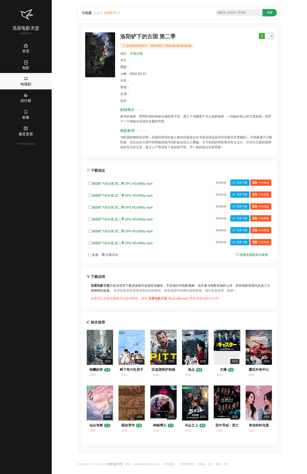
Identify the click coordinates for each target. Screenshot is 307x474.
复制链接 (221, 182)
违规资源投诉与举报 (253, 255)
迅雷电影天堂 (187, 464)
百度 (210, 464)
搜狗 (218, 464)
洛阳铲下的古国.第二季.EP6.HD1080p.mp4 (122, 243)
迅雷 (225, 464)
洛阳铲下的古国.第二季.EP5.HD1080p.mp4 (122, 231)
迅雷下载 (241, 182)
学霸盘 (201, 464)
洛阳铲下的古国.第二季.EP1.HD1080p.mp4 (122, 183)
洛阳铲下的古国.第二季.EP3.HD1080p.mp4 (122, 207)
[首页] (26, 15)
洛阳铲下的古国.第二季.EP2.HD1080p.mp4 (122, 195)
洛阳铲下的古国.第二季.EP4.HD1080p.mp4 (122, 219)
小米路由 (263, 182)
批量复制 (111, 255)
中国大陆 (136, 53)
